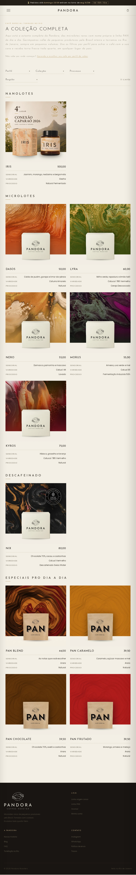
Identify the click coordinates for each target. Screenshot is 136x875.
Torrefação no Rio (11, 851)
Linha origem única (79, 799)
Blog (6, 841)
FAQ (5, 846)
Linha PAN (75, 804)
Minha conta (76, 813)
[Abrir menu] (9, 10)
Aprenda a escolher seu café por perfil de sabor (62, 56)
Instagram (76, 836)
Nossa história (10, 836)
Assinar (74, 809)
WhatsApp (76, 841)
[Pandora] (68, 10)
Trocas (74, 851)
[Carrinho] (127, 10)
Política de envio (78, 846)
